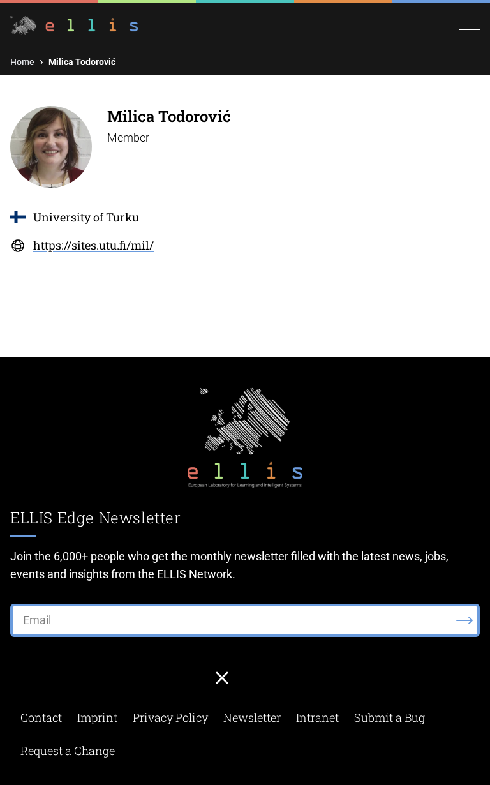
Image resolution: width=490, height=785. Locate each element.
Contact (41, 717)
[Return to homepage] (127, 26)
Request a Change (67, 750)
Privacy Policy (170, 717)
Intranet (317, 717)
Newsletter (252, 717)
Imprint (97, 717)
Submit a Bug (389, 717)
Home (22, 62)
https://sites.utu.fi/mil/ (93, 245)
